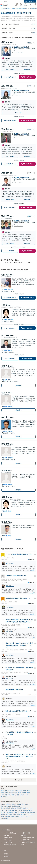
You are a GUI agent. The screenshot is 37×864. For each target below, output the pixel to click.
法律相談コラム (8, 837)
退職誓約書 (9, 814)
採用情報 (6, 856)
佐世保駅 (6, 291)
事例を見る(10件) (10, 199)
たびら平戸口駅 (7, 381)
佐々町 (26, 795)
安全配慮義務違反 (16, 806)
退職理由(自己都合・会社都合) (8, 808)
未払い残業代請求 (27, 810)
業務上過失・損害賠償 (22, 808)
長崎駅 (5, 352)
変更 (33, 24)
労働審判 (3, 814)
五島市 (11, 792)
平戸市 (9, 380)
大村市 (20, 791)
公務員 (12, 816)
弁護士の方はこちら (30, 1)
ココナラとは (7, 840)
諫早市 (16, 791)
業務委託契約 (4, 818)
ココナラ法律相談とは (10, 833)
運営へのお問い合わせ (10, 844)
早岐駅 (5, 321)
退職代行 (17, 812)
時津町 (9, 511)
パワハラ (20, 810)
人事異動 (8, 810)
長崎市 (10, 350)
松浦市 (28, 791)
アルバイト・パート (25, 816)
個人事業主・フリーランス (27, 814)
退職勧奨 (8, 804)
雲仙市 (19, 792)
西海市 (15, 792)
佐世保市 (10, 289)
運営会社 (6, 854)
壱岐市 (6, 792)
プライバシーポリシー (27, 837)
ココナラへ (4, 1)
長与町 (28, 792)
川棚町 (12, 795)
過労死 (26, 804)
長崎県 (5, 289)
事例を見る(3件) (10, 69)
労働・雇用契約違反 (6, 806)
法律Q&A (6, 835)
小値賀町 (22, 795)
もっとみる (18, 780)
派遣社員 (17, 816)
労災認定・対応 (20, 804)
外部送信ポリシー (26, 840)
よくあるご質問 (8, 842)
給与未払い (3, 812)
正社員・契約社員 (5, 816)
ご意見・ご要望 (25, 833)
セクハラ (30, 808)
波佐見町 (17, 795)
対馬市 (2, 792)
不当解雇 (3, 804)
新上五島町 (17, 47)
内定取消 (13, 804)
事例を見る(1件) (10, 156)
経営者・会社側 (16, 814)
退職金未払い (10, 812)
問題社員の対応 (31, 812)
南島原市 (24, 792)
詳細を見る (18, 385)
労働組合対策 (23, 812)
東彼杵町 (7, 795)
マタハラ (3, 810)
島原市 (12, 791)
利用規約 (23, 835)
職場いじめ (14, 810)
